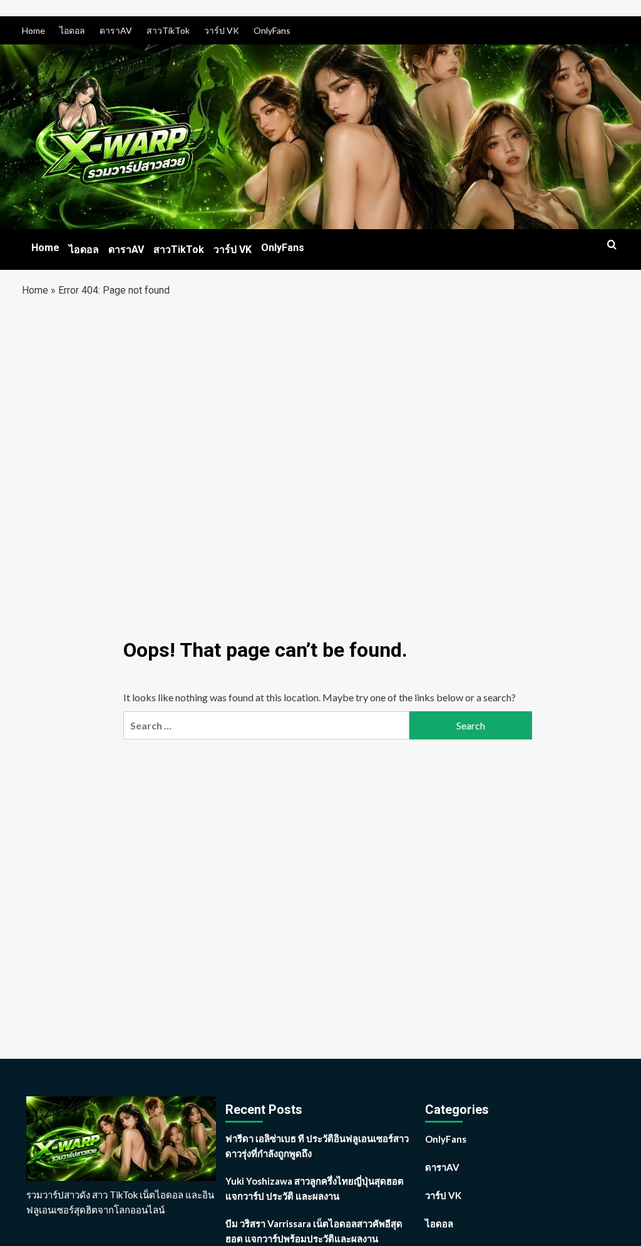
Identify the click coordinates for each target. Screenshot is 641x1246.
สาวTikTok (168, 30)
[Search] (612, 245)
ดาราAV (116, 30)
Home (33, 30)
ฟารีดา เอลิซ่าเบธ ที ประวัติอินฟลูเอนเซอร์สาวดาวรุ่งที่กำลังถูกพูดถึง (317, 1146)
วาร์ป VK (221, 30)
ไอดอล (72, 30)
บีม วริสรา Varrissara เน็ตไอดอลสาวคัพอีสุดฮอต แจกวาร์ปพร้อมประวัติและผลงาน (314, 1231)
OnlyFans (272, 30)
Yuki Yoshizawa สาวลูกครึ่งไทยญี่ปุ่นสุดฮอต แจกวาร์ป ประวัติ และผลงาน (314, 1188)
